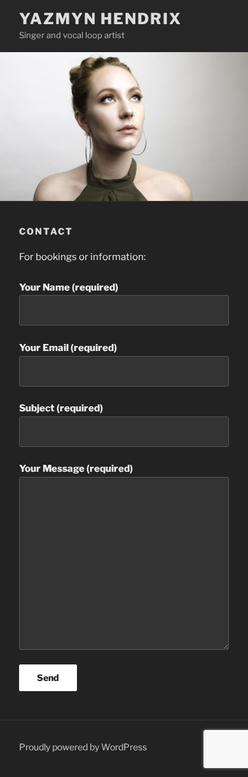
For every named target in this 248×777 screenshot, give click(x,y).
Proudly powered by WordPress (83, 746)
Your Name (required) (68, 287)
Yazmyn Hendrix (100, 19)
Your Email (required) (68, 348)
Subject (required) (61, 408)
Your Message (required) (76, 468)
